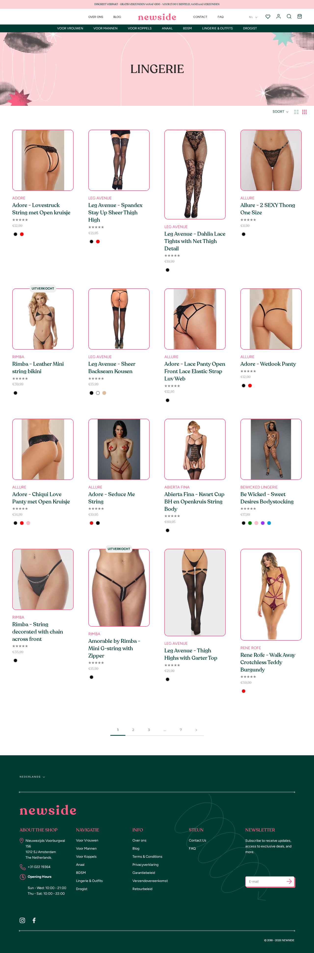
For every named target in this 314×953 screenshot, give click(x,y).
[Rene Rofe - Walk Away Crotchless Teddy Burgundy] (271, 595)
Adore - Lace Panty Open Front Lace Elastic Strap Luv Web (194, 371)
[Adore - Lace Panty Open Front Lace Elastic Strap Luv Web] (195, 319)
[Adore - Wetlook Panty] (271, 319)
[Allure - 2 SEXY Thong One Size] (271, 160)
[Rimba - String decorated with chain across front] (43, 579)
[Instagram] (22, 920)
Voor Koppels (140, 28)
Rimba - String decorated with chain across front (37, 632)
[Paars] (263, 523)
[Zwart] (15, 234)
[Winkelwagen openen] (300, 16)
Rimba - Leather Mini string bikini (38, 367)
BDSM (187, 28)
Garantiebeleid (143, 873)
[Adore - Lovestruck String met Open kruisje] (43, 160)
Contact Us (197, 840)
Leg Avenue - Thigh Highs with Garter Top (190, 654)
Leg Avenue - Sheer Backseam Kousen (111, 367)
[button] (289, 882)
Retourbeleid (142, 889)
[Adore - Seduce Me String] (119, 449)
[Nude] (104, 393)
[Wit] (98, 393)
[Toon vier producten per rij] (304, 111)
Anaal (167, 28)
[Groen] (250, 523)
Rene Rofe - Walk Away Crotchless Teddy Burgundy (267, 662)
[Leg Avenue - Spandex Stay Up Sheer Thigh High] (119, 160)
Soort (279, 112)
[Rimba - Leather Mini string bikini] (43, 319)
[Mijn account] (278, 16)
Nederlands (30, 776)
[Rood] (22, 234)
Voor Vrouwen (70, 28)
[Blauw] (269, 523)
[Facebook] (34, 920)
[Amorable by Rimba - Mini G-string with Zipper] (119, 588)
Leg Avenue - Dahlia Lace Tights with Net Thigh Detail (194, 241)
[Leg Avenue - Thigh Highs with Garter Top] (195, 592)
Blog (117, 17)
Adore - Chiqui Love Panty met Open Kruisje (41, 498)
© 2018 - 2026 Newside (279, 940)
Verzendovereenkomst (150, 881)
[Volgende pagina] (196, 730)
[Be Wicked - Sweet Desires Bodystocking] (271, 449)
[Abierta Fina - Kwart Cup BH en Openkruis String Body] (195, 449)
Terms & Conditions (147, 857)
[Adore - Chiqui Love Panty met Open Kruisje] (43, 449)
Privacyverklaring (145, 865)
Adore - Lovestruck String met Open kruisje (41, 209)
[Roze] (28, 523)
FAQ (220, 17)
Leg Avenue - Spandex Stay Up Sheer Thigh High (115, 213)
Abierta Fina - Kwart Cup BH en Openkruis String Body (194, 502)
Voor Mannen (105, 28)
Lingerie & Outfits (217, 28)
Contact (200, 17)
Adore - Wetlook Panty (268, 364)
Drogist (250, 28)
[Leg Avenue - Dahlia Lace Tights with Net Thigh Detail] (195, 175)
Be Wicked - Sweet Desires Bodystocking (267, 498)
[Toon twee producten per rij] (296, 111)
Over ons (95, 17)
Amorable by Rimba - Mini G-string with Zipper (114, 648)
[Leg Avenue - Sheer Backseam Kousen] (119, 319)
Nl (251, 17)
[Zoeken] (289, 16)
